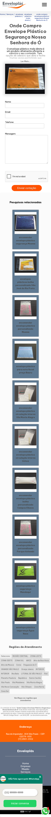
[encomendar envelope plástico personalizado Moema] (25, 308)
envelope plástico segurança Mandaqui (25, 589)
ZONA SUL (19, 660)
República (22, 678)
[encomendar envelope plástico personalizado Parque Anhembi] (25, 527)
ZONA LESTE (35, 656)
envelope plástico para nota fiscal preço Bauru (25, 369)
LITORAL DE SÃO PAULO (31, 674)
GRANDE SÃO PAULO (10, 669)
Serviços (25, 771)
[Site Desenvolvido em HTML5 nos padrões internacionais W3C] (25, 811)
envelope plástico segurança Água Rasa (25, 630)
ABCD (28, 660)
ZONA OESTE (6, 660)
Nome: (8, 102)
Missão (25, 769)
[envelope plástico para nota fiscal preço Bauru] (25, 351)
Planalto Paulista (8, 678)
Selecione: (5, 656)
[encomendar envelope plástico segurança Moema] (25, 222)
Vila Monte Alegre (34, 682)
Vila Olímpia (26, 687)
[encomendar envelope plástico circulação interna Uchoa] (25, 437)
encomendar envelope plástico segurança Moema (25, 240)
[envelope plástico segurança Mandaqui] (25, 571)
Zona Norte (39, 687)
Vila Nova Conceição (10, 687)
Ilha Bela (15, 674)
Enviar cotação (26, 188)
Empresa (25, 766)
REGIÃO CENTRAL (20, 656)
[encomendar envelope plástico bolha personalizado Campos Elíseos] (25, 480)
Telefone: (9, 122)
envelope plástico (19, 48)
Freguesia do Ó (30, 665)
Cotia (18, 665)
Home (25, 763)
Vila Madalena (18, 682)
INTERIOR (40, 669)
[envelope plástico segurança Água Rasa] (25, 612)
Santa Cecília (35, 678)
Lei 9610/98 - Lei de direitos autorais (33, 715)
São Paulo (5, 682)
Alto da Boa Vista (41, 660)
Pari (46, 674)
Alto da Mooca (7, 665)
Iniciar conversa (20, 803)
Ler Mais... (25, 61)
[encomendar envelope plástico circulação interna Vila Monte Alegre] (25, 393)
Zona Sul (4, 691)
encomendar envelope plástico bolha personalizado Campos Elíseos (25, 501)
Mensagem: (10, 134)
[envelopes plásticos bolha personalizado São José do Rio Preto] (25, 264)
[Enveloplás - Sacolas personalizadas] (18, 5)
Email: (8, 112)
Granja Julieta (27, 669)
